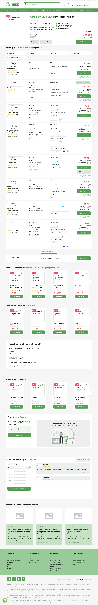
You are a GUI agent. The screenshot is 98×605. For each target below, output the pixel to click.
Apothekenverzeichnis (56, 558)
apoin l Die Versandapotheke (12, 209)
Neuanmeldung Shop (34, 560)
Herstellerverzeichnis (55, 562)
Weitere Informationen (12, 74)
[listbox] (16, 53)
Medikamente (17, 10)
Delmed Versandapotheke (12, 187)
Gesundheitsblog (79, 10)
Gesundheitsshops (55, 560)
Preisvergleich (16, 296)
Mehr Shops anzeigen (47, 251)
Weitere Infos (34, 41)
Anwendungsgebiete (55, 568)
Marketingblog (32, 562)
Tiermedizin (25, 10)
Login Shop (31, 558)
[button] (90, 282)
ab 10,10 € (35, 293)
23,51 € (87, 158)
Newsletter (10, 564)
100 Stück (33, 37)
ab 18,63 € (35, 329)
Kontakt (9, 568)
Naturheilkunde (34, 10)
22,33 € (87, 64)
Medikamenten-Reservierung (14, 560)
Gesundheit (9, 10)
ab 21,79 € (57, 329)
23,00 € (87, 106)
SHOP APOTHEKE (12, 163)
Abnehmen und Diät (12, 12)
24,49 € (87, 223)
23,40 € (87, 125)
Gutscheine (89, 10)
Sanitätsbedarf (59, 10)
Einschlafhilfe (61, 30)
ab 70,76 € (79, 403)
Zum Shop (82, 73)
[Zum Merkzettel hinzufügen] (26, 17)
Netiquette (88, 579)
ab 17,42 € (78, 329)
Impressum (60, 579)
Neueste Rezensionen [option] (81, 459)
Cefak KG (66, 23)
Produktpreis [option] (10, 53)
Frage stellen (19, 435)
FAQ (8, 566)
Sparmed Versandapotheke (12, 111)
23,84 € (87, 182)
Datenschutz (67, 579)
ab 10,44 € (57, 293)
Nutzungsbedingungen (78, 579)
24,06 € (87, 204)
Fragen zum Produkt (46, 41)
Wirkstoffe (52, 566)
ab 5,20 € (13, 403)
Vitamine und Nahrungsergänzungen (24, 12)
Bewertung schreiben (19, 488)
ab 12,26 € (79, 293)
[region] (63, 471)
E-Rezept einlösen (15, 57)
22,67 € (87, 87)
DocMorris (10, 88)
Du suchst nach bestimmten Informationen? (18, 493)
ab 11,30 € (13, 293)
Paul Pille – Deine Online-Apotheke (12, 69)
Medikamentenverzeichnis (56, 564)
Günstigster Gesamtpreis (83, 82)
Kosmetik (52, 10)
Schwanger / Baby (43, 10)
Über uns (9, 558)
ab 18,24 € (14, 329)
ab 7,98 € (56, 403)
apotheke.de (11, 228)
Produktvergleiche (69, 10)
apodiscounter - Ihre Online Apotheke (13, 131)
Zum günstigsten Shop (82, 41)
